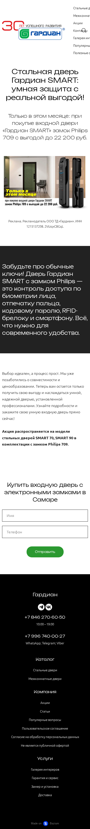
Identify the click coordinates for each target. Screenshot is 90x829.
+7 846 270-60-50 (45, 617)
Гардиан (45, 594)
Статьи (45, 711)
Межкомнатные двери (45, 678)
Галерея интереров (45, 769)
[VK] (48, 607)
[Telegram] (41, 607)
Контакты (80, 30)
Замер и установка (45, 786)
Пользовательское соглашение (45, 728)
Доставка (45, 795)
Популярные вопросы (45, 719)
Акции (78, 23)
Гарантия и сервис (45, 778)
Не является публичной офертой (45, 745)
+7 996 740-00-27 (45, 636)
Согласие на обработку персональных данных (45, 736)
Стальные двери (45, 670)
